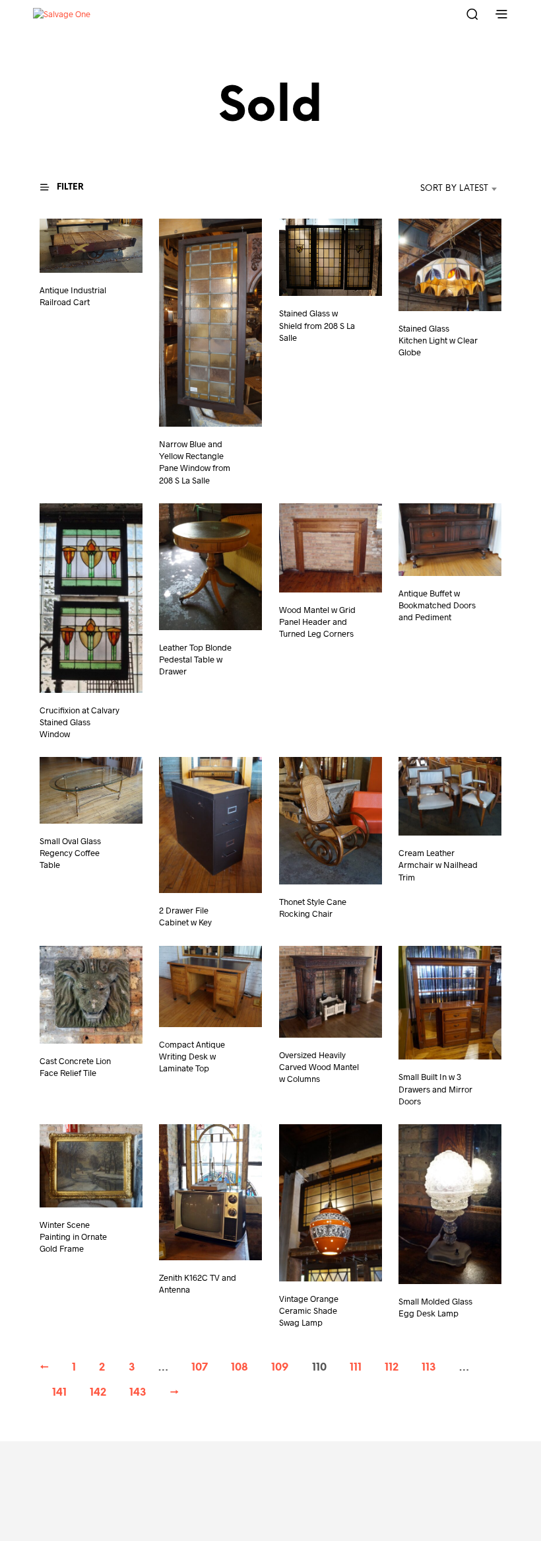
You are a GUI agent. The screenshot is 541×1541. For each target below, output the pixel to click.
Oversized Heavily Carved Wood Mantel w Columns (319, 1067)
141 (59, 1392)
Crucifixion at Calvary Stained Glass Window (79, 722)
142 (98, 1392)
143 (137, 1392)
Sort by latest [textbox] (454, 188)
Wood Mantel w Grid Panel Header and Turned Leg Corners (317, 621)
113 (429, 1367)
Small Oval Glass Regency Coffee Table (70, 853)
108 (239, 1367)
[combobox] (434, 189)
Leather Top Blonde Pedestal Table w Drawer (195, 659)
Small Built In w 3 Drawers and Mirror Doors (435, 1088)
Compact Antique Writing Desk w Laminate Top (192, 1056)
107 (199, 1367)
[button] (70, 187)
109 (279, 1367)
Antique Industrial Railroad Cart (73, 296)
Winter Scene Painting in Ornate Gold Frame (73, 1236)
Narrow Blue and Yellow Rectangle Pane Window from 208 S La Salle (194, 462)
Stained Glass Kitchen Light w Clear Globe (438, 341)
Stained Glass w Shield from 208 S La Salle (317, 325)
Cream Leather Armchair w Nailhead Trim (438, 865)
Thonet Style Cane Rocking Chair (312, 908)
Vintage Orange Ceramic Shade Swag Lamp (308, 1310)
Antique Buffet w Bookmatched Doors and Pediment (437, 605)
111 (356, 1367)
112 (391, 1367)
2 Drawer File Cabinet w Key (185, 917)
